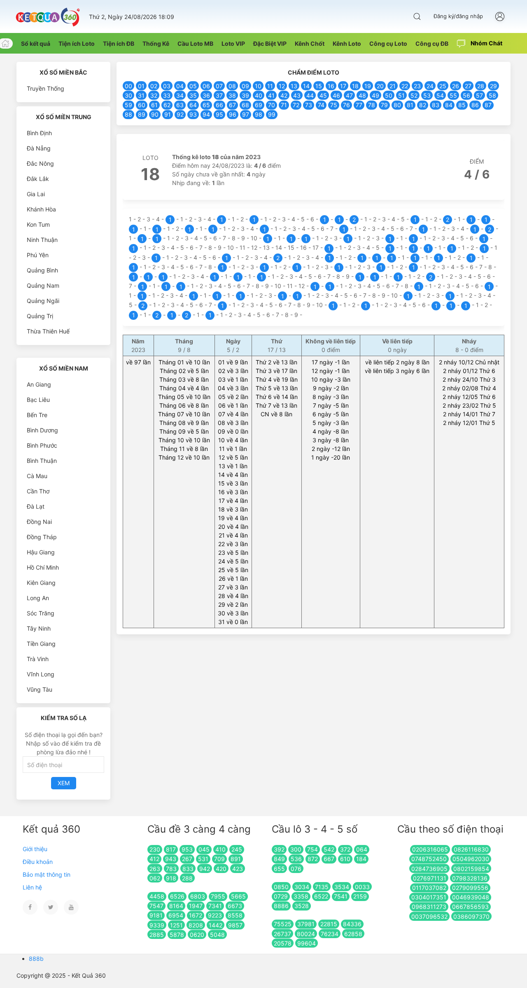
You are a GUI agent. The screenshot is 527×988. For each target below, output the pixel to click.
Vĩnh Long (40, 674)
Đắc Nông (40, 163)
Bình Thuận (42, 460)
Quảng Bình (42, 270)
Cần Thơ (38, 491)
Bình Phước (42, 445)
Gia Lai (36, 193)
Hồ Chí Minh (43, 567)
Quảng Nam (43, 285)
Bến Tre (37, 414)
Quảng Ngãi (43, 300)
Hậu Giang (41, 552)
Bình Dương (42, 430)
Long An (38, 597)
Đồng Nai (39, 521)
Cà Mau (37, 475)
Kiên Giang (41, 582)
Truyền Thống (45, 88)
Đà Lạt (35, 506)
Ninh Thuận (42, 239)
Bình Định (39, 132)
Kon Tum (38, 224)
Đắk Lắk (38, 178)
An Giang (39, 384)
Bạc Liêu (38, 399)
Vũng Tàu (39, 689)
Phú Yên (38, 254)
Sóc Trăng (40, 613)
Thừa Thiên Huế (48, 331)
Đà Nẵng (39, 148)
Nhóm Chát (485, 43)
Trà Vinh (38, 658)
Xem (64, 782)
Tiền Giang (41, 643)
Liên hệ (32, 887)
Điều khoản (38, 861)
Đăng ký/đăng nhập (458, 16)
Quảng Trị (40, 315)
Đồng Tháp (42, 536)
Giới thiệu (35, 848)
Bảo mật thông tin (46, 874)
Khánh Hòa (41, 209)
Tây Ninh (39, 628)
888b (36, 958)
